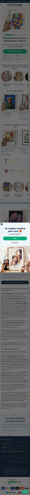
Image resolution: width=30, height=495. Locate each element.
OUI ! (14, 238)
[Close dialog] (2, 224)
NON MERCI (15, 242)
